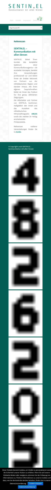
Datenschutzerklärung (27, 487)
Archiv (18, 132)
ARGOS (34, 114)
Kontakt (18, 20)
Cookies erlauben (35, 484)
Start (11, 20)
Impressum (27, 20)
